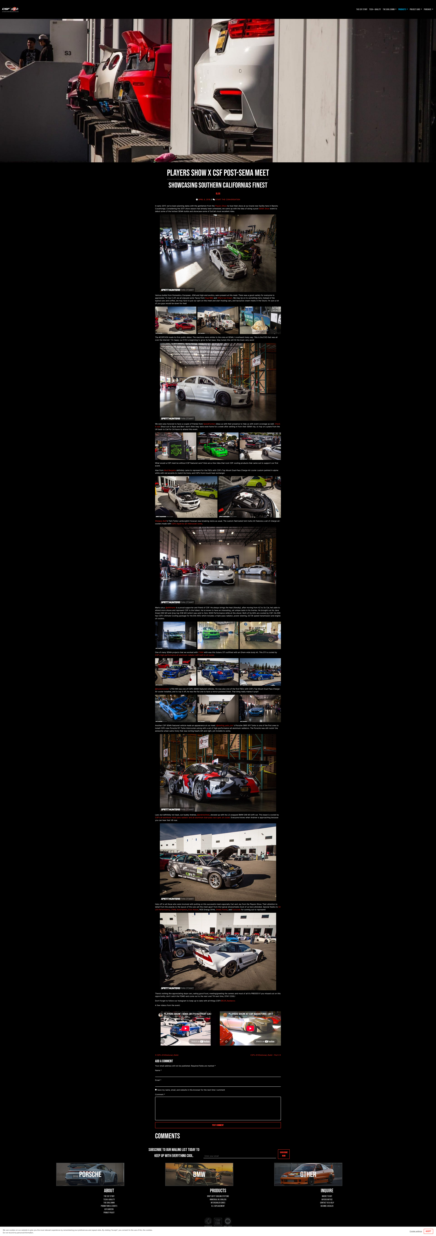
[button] (175, 320)
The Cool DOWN (389, 9)
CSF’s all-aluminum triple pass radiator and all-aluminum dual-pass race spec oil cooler (192, 817)
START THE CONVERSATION (227, 199)
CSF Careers (109, 1209)
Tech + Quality (375, 9)
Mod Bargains (170, 470)
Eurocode (236, 909)
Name (158, 1070)
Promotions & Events (109, 1206)
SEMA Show (264, 208)
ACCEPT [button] (428, 1231)
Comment (160, 1094)
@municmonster (162, 689)
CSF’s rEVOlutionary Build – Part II (265, 1055)
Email (158, 1080)
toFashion (183, 909)
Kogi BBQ (209, 298)
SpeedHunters (209, 424)
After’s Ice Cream (224, 298)
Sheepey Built (161, 521)
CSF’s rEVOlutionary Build (167, 1055)
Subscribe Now (284, 1154)
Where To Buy (327, 1196)
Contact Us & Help (327, 1202)
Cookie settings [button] (416, 1231)
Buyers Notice (327, 1199)
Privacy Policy (109, 1212)
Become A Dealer (327, 1206)
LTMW (200, 652)
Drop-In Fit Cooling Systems (218, 1196)
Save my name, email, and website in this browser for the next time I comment (191, 1090)
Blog (218, 193)
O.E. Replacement (218, 1206)
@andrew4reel (203, 815)
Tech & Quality (109, 1199)
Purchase (427, 9)
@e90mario (170, 607)
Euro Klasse (193, 909)
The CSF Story (361, 9)
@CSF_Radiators (228, 1001)
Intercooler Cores (218, 1202)
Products (402, 9)
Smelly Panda (222, 909)
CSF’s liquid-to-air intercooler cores (187, 524)
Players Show (221, 206)
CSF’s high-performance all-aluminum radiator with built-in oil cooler (184, 655)
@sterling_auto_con (224, 725)
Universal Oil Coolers (218, 1199)
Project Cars (415, 9)
